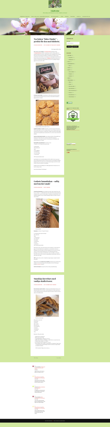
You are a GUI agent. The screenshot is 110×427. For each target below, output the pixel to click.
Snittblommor (71, 59)
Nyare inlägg (59, 357)
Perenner (70, 92)
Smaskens (48, 187)
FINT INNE (69, 55)
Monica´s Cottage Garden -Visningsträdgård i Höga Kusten (40, 16)
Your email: (68, 41)
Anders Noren (62, 420)
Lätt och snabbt (47, 284)
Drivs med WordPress (48, 420)
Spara (70, 65)
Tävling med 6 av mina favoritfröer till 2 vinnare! (40, 367)
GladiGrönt (55, 11)
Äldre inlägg (36, 357)
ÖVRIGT (69, 67)
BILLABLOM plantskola (54, 16)
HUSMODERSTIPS (71, 63)
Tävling (62, 16)
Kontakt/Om (79, 16)
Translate (73, 144)
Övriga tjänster (72, 16)
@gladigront (49, 58)
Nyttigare (70, 73)
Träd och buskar (71, 96)
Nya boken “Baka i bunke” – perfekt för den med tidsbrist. (47, 40)
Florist (69, 61)
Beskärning (66, 16)
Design (70, 84)
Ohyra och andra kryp (72, 90)
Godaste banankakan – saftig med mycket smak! (46, 182)
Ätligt (70, 82)
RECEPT (45, 187)
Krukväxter (70, 57)
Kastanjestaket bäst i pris (86, 16)
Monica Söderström (38, 187)
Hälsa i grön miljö (71, 86)
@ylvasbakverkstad (47, 51)
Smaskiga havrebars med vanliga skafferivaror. (45, 279)
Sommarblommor (71, 94)
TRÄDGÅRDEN (70, 80)
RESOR (69, 78)
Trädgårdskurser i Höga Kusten (25, 16)
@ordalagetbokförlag (37, 52)
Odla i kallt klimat (71, 88)
